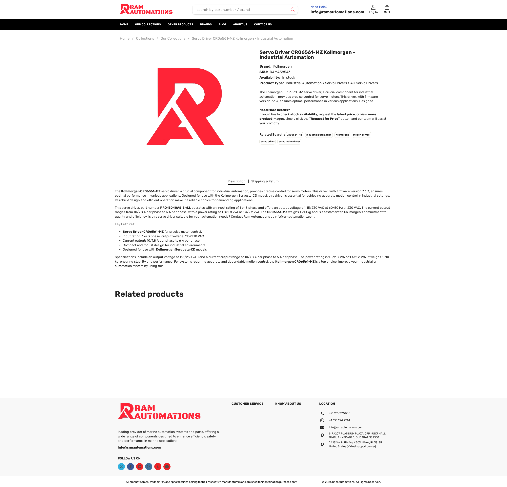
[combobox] (245, 9)
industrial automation (319, 135)
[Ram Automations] (146, 10)
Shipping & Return (265, 181)
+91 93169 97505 (339, 413)
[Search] (293, 9)
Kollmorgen (282, 66)
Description (236, 181)
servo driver (267, 141)
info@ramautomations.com (294, 216)
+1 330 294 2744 (339, 420)
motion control (361, 135)
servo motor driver (289, 141)
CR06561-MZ (294, 135)
